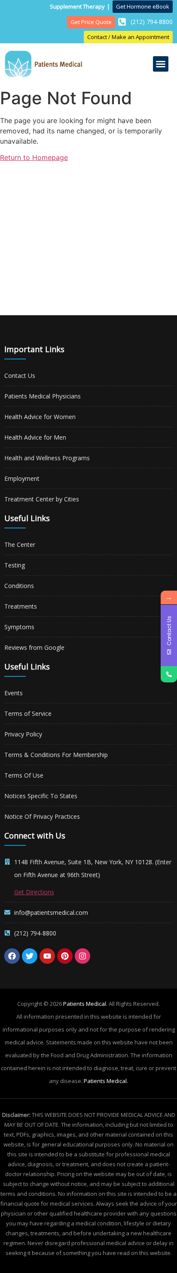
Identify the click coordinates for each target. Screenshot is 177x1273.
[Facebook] (12, 956)
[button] (160, 64)
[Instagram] (82, 956)
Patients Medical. (85, 1004)
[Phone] (169, 674)
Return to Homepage (34, 157)
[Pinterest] (65, 956)
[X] (29, 956)
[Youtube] (47, 956)
